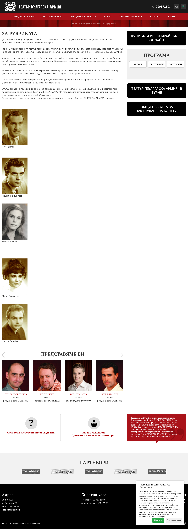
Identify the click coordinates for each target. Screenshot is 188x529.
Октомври (175, 64)
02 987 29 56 (13, 506)
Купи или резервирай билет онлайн (156, 38)
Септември (157, 64)
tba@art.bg (14, 509)
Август (138, 64)
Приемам (158, 520)
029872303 (163, 6)
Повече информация (157, 517)
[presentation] (3, 354)
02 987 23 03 (99, 499)
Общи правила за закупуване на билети (156, 108)
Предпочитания (174, 520)
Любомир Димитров (12, 195)
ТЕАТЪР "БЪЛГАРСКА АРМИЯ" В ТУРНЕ (156, 90)
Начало (75, 23)
